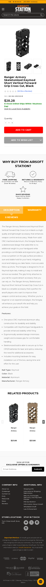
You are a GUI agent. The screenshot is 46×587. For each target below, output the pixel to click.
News (4, 501)
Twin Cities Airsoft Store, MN (11, 522)
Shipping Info (29, 489)
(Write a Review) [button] (24, 91)
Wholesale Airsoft (30, 506)
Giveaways (6, 491)
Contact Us (6, 494)
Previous (2, 422)
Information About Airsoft (33, 504)
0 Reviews (11, 217)
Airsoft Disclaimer (25, 547)
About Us (5, 489)
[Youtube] (25, 522)
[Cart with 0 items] (41, 9)
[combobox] (23, 15)
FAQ (3, 496)
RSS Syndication (30, 502)
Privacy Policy (27, 580)
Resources (5, 499)
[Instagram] (25, 528)
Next (43, 422)
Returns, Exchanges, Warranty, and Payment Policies (33, 497)
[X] (31, 522)
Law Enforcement (30, 509)
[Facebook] (37, 522)
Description (12, 210)
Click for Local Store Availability (17, 109)
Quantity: (8, 118)
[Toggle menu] (3, 9)
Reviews (5, 503)
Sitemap (18, 580)
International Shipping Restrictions (32, 492)
